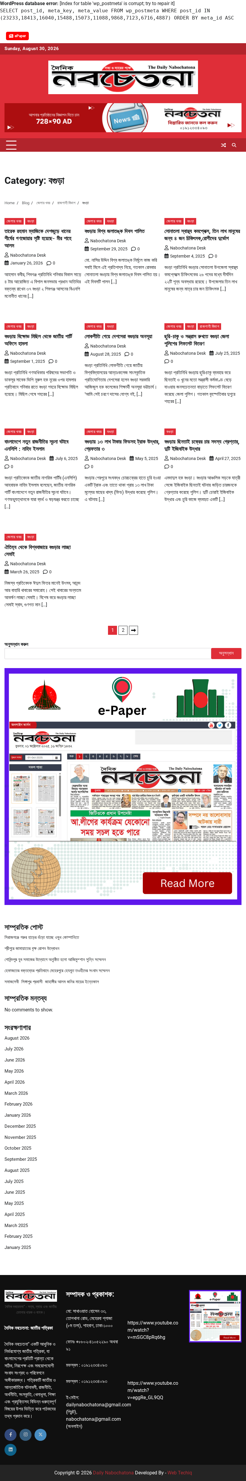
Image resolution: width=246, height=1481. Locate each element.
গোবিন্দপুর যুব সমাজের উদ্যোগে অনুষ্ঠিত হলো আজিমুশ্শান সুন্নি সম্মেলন (55, 959)
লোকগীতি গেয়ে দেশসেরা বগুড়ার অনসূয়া (118, 336)
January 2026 (17, 1115)
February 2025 (18, 1236)
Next (133, 630)
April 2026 (14, 1082)
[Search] (234, 145)
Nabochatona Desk (28, 255)
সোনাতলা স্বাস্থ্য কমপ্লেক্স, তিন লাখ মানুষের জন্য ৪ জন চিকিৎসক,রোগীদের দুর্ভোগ (202, 235)
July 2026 (13, 1049)
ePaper (20, 36)
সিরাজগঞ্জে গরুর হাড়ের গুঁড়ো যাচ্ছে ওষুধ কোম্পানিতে (41, 937)
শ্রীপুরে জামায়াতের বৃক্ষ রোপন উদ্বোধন (31, 948)
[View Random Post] (223, 145)
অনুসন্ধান (226, 653)
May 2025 (14, 1203)
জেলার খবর (14, 221)
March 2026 (16, 1093)
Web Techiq (179, 1473)
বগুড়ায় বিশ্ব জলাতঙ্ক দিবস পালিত (115, 231)
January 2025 (17, 1247)
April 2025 (14, 1214)
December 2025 (20, 1126)
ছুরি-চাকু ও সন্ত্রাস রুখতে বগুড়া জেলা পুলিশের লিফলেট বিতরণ (196, 340)
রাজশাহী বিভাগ (209, 326)
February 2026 (18, 1104)
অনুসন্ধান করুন (16, 644)
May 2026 (14, 1071)
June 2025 (14, 1192)
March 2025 (16, 1225)
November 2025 (20, 1137)
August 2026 (16, 1038)
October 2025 (17, 1148)
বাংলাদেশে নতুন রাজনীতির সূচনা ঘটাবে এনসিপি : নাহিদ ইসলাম (36, 445)
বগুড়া (30, 221)
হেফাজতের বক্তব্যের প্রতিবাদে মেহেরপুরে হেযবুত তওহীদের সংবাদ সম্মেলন (57, 970)
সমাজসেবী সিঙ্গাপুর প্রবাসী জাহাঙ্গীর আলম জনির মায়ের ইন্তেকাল (51, 981)
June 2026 (14, 1060)
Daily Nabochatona (113, 1473)
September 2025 (20, 1159)
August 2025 (16, 1170)
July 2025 (13, 1181)
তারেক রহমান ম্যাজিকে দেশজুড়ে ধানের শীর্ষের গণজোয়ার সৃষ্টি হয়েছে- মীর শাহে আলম (37, 238)
